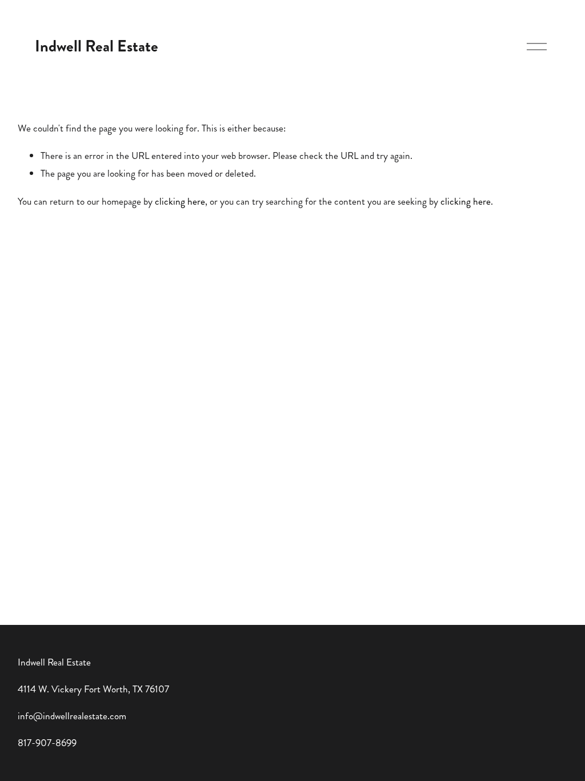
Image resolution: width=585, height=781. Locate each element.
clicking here (180, 201)
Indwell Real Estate (96, 46)
